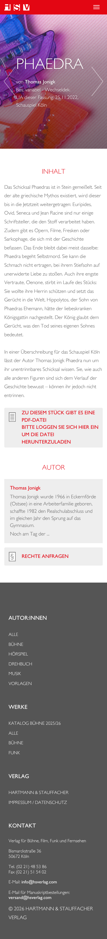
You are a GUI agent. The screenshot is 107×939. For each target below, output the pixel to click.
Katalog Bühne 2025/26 (35, 723)
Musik (15, 673)
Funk (14, 752)
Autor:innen (28, 618)
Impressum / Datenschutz (38, 802)
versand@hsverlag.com (30, 897)
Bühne (16, 644)
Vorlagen (20, 683)
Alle (13, 634)
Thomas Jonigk (40, 82)
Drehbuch (20, 664)
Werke (18, 707)
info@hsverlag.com (39, 882)
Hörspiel (18, 654)
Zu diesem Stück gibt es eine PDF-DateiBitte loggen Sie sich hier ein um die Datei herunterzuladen (60, 427)
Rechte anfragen (45, 556)
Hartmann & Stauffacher (38, 792)
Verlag (19, 776)
